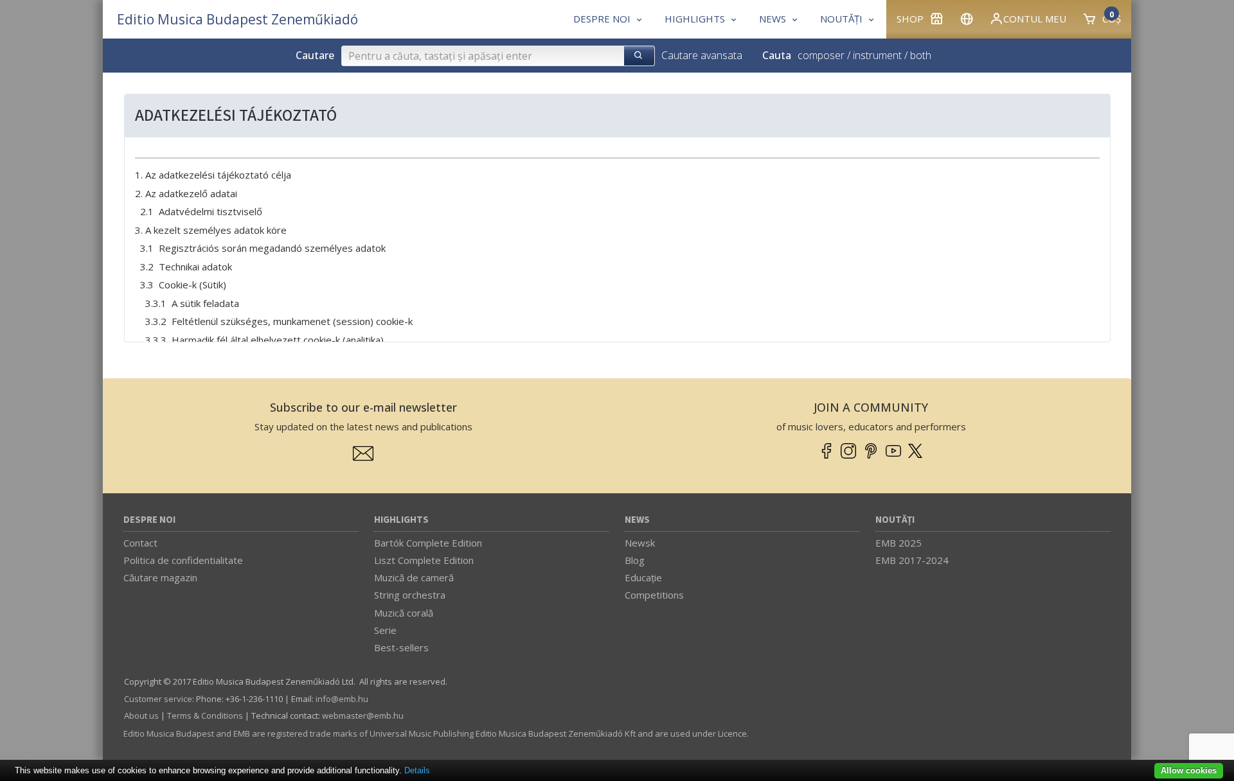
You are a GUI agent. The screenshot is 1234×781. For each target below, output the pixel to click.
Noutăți (895, 520)
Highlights (401, 520)
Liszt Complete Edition (424, 560)
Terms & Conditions (205, 715)
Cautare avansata (701, 55)
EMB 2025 (898, 542)
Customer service (158, 699)
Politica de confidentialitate (183, 560)
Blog (635, 560)
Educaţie (643, 577)
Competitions (654, 594)
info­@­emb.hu (342, 699)
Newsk (640, 542)
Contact (140, 542)
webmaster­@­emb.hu (363, 715)
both (920, 55)
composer (821, 55)
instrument (877, 55)
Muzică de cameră (414, 577)
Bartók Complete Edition (428, 542)
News (637, 520)
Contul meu (1034, 18)
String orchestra (409, 594)
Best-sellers (401, 647)
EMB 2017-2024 (912, 560)
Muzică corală (403, 612)
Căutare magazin (160, 577)
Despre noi (149, 520)
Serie (385, 630)
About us (141, 715)
